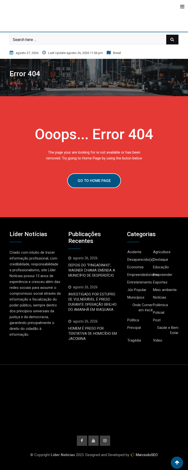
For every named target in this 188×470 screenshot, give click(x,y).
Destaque (160, 259)
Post (157, 320)
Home (18, 83)
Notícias (159, 297)
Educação (161, 267)
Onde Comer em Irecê (142, 307)
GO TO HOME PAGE (94, 180)
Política (133, 320)
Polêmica (160, 305)
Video (157, 340)
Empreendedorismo (143, 274)
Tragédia (134, 340)
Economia (135, 267)
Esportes (160, 282)
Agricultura (161, 252)
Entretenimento (139, 282)
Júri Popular (136, 290)
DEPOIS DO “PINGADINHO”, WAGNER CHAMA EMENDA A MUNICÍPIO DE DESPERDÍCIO (91, 270)
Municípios (135, 297)
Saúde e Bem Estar (167, 330)
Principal (134, 327)
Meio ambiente (165, 290)
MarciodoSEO (146, 455)
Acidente (134, 252)
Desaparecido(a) (140, 259)
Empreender (162, 274)
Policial (158, 312)
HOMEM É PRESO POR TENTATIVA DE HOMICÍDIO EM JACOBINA (92, 333)
